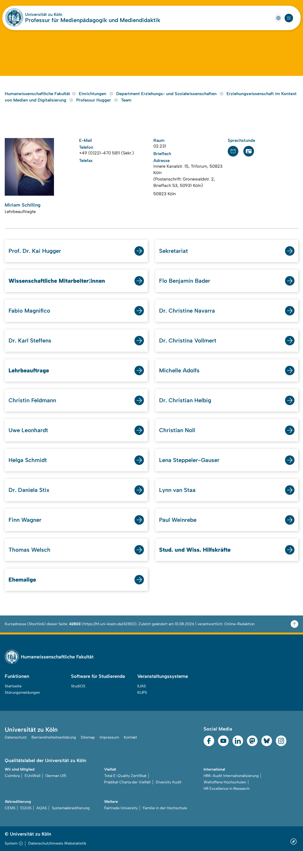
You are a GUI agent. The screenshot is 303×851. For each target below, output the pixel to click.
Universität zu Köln (43, 14)
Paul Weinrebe (177, 519)
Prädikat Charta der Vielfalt (127, 782)
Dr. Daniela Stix (29, 489)
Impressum (109, 737)
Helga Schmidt (28, 460)
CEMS (10, 808)
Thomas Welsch (29, 549)
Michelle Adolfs (179, 370)
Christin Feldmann (32, 400)
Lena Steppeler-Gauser (189, 460)
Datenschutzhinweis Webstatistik (57, 843)
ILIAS (141, 686)
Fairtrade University (121, 808)
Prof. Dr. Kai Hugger (35, 250)
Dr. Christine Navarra (187, 310)
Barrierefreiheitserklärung (53, 737)
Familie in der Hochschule (165, 808)
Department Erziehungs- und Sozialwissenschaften (167, 93)
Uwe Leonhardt (28, 430)
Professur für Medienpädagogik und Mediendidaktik (92, 20)
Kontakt (130, 737)
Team (126, 100)
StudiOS (78, 686)
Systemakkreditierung (71, 808)
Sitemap (88, 737)
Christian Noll (177, 430)
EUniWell (32, 775)
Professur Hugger (94, 100)
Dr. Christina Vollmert (187, 340)
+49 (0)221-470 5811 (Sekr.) (106, 153)
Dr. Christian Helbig (185, 400)
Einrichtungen (93, 93)
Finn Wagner (25, 519)
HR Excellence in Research (227, 788)
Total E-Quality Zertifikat (125, 775)
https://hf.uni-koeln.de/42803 (109, 624)
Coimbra (12, 775)
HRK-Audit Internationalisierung (231, 775)
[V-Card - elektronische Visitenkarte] (248, 151)
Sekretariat (173, 250)
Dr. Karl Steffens (30, 340)
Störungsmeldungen (22, 692)
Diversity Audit (169, 782)
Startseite (13, 686)
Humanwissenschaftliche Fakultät (37, 93)
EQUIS (25, 808)
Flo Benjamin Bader (184, 280)
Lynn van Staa (177, 489)
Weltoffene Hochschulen (225, 782)
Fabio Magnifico (29, 310)
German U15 (55, 775)
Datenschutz (16, 737)
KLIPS (142, 692)
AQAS (41, 808)
